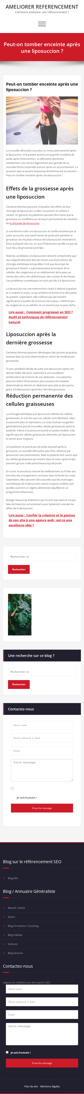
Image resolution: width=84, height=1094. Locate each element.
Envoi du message (42, 808)
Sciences (13, 944)
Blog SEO (13, 878)
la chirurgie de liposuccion (24, 223)
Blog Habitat (15, 935)
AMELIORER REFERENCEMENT (42, 6)
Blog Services (15, 953)
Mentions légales (50, 1086)
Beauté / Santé (16, 908)
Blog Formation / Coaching (23, 926)
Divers (11, 917)
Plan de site (31, 1086)
